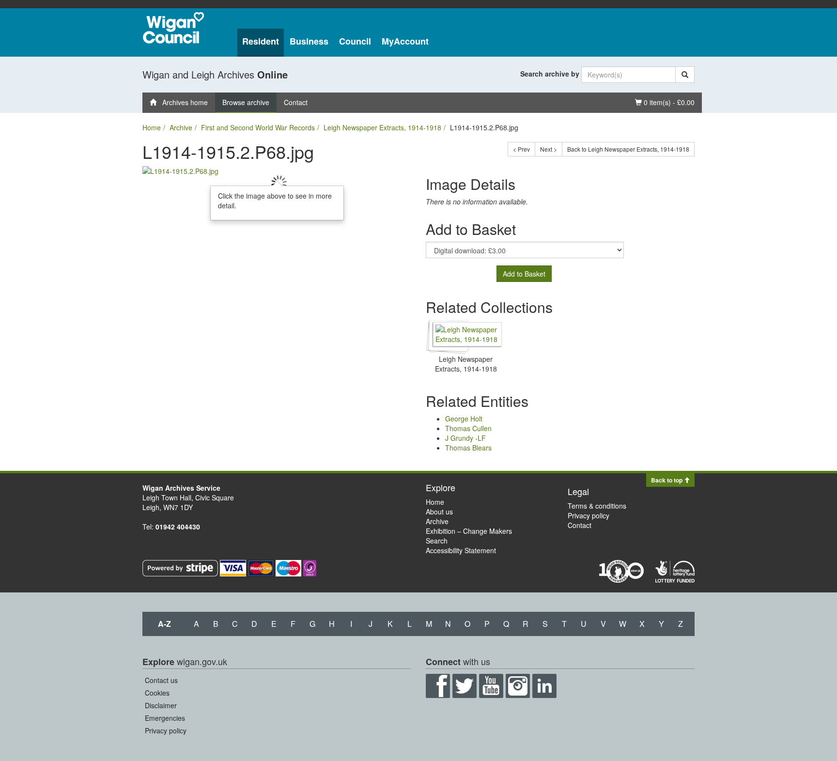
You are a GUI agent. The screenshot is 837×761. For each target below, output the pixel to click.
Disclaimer (161, 705)
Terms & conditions (597, 506)
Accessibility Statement (461, 550)
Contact (296, 102)
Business (309, 41)
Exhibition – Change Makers (469, 531)
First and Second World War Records (258, 127)
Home (151, 127)
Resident (260, 41)
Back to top (667, 480)
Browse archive (245, 102)
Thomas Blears (468, 447)
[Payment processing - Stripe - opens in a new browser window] (181, 567)
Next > (548, 149)
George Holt (463, 418)
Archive (181, 127)
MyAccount (405, 41)
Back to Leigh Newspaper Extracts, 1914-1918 (628, 149)
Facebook (438, 686)
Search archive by (549, 73)
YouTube (491, 686)
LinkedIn (544, 686)
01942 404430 (177, 526)
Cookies (157, 693)
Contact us (161, 680)
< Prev (521, 149)
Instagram (518, 686)
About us (439, 511)
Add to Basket (524, 274)
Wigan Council (173, 28)
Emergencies (165, 718)
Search (437, 540)
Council (355, 41)
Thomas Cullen (468, 428)
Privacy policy (588, 515)
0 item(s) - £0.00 (665, 102)
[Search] (685, 74)
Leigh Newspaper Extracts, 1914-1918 (382, 127)
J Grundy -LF (465, 438)
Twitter (464, 686)
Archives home (182, 102)
